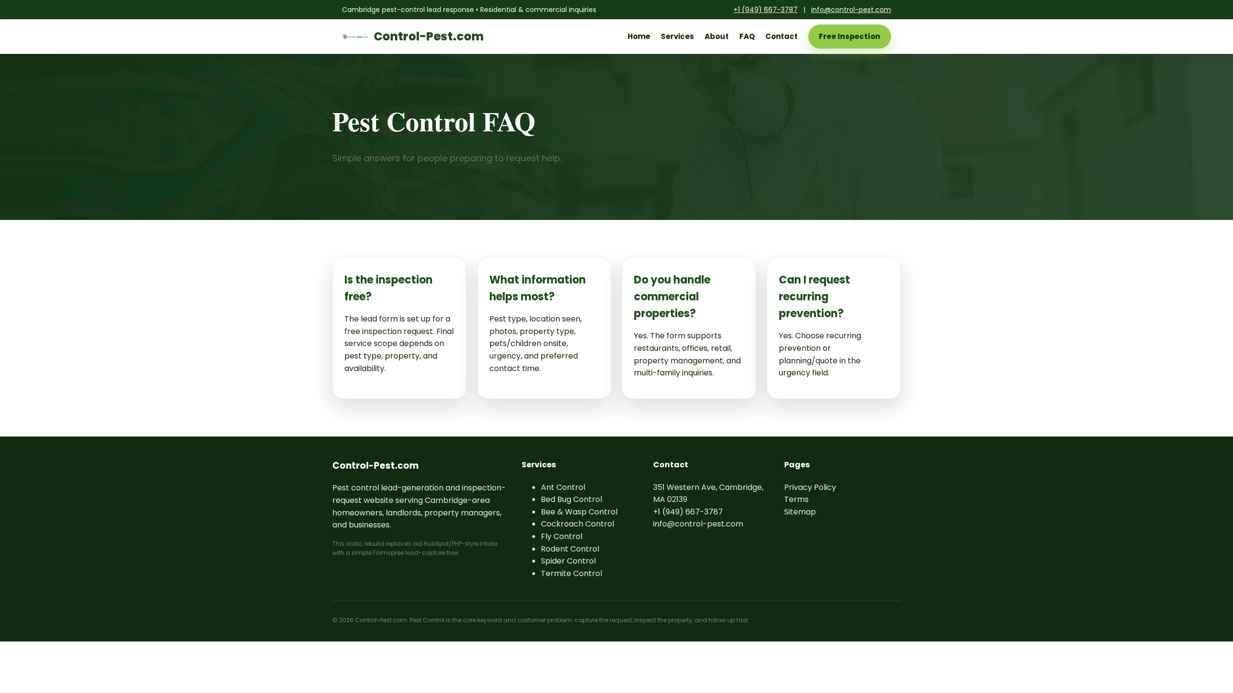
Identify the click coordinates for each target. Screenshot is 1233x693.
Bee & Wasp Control (579, 511)
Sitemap (800, 511)
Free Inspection (849, 36)
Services (677, 36)
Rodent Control (570, 548)
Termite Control (571, 573)
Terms (796, 499)
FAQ (747, 36)
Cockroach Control (577, 523)
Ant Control (563, 487)
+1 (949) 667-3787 (766, 9)
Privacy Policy (810, 487)
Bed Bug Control (571, 499)
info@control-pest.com (851, 9)
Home (639, 36)
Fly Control (561, 536)
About (717, 36)
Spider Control (568, 560)
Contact (781, 36)
